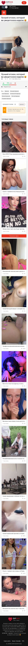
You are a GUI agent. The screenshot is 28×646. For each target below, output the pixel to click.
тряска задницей (6, 96)
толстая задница (16, 96)
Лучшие (13, 6)
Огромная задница (6, 98)
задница (7, 91)
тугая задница (5, 93)
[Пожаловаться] (26, 87)
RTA (23, 641)
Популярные (14, 8)
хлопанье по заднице (15, 93)
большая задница (14, 91)
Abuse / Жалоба (16, 641)
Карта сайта (7, 641)
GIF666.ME (4, 633)
